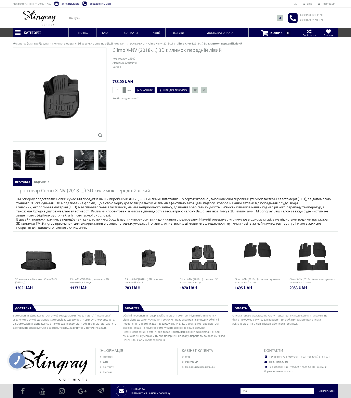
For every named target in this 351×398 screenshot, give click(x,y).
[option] (59, 94)
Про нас (108, 356)
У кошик (146, 90)
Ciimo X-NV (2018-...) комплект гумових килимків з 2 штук (257, 281)
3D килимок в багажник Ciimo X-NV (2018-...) (36, 281)
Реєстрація (191, 361)
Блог (105, 361)
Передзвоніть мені (99, 3)
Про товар (22, 182)
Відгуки (107, 372)
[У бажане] (195, 90)
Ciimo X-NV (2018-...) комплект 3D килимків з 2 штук (89, 281)
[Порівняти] (204, 90)
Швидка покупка (175, 90)
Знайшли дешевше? (126, 98)
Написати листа (69, 3)
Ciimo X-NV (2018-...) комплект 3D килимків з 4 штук (199, 281)
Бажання (328, 35)
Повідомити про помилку (200, 367)
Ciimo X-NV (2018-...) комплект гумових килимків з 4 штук (312, 281)
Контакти (108, 367)
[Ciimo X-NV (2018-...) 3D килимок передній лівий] (100, 135)
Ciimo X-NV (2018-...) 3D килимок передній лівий (144, 281)
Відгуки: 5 (41, 182)
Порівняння (309, 35)
